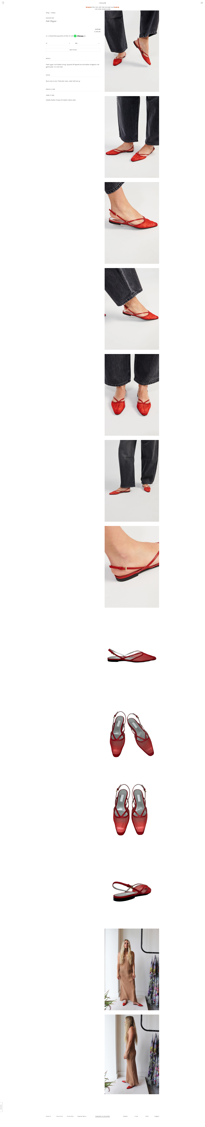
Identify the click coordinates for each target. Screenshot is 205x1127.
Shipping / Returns (81, 1116)
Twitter (136, 1116)
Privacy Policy (70, 1116)
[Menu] (202, 3)
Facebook (125, 1116)
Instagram (156, 1116)
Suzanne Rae (50, 18)
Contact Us (48, 1116)
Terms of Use (59, 1116)
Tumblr (147, 1116)
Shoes (53, 13)
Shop (47, 13)
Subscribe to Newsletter (102, 1116)
